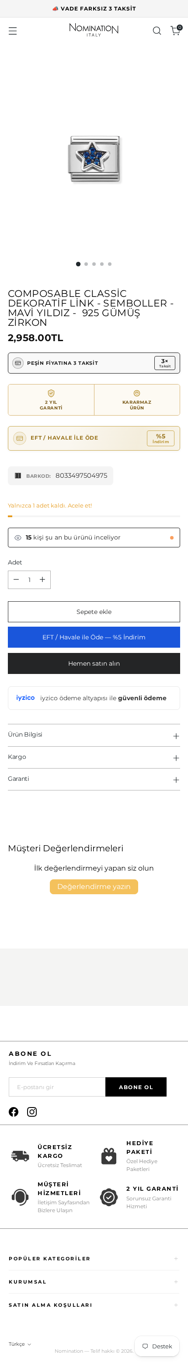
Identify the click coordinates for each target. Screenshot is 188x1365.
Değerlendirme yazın (94, 886)
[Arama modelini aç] (157, 31)
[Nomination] (94, 30)
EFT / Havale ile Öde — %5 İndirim (94, 637)
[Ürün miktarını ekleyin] (42, 580)
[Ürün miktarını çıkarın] (16, 580)
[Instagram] (32, 1112)
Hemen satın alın (94, 663)
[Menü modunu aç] (12, 31)
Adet (15, 562)
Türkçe (17, 1344)
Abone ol (136, 1087)
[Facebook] (13, 1112)
